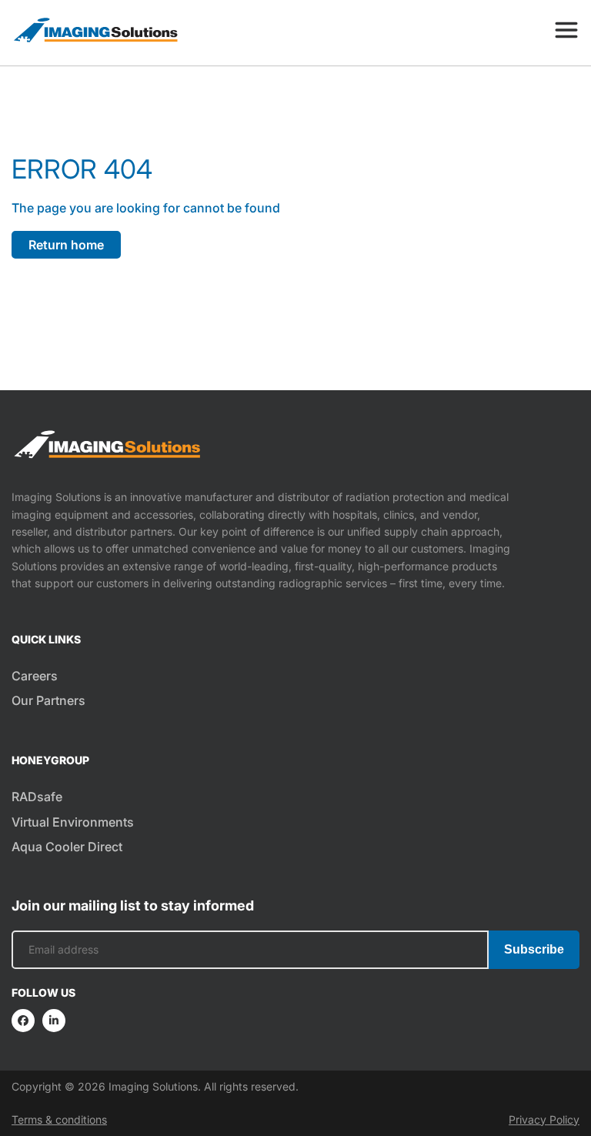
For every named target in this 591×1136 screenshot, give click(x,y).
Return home (66, 244)
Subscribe (534, 949)
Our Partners (48, 700)
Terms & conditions (59, 1119)
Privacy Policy (544, 1119)
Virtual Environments (73, 822)
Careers (35, 675)
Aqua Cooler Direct (67, 846)
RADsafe (37, 796)
